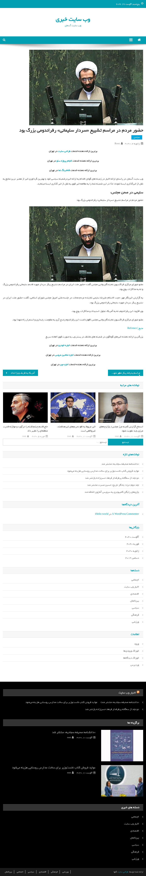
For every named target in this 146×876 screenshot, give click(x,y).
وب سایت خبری (73, 19)
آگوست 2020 (132, 537)
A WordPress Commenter (125, 514)
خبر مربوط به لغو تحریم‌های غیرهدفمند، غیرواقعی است (76, 429)
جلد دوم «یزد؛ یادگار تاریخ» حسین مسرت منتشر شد (113, 485)
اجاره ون (64, 364)
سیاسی (137, 137)
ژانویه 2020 (132, 551)
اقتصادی (134, 594)
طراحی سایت (64, 151)
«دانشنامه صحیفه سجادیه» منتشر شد (120, 464)
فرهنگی (135, 615)
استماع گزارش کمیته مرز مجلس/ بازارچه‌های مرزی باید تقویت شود (121, 429)
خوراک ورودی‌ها (131, 651)
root (117, 144)
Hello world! (101, 514)
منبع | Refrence (135, 328)
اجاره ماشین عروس (64, 355)
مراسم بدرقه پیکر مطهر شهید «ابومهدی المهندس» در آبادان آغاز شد (124, 373)
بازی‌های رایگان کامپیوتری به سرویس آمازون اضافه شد (112, 492)
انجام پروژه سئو (64, 161)
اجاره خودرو (64, 345)
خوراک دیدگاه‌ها (131, 658)
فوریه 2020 (133, 544)
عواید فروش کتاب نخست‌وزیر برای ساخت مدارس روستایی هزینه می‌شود (103, 471)
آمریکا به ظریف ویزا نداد (23, 373)
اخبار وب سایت (131, 587)
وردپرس (134, 665)
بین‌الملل (134, 601)
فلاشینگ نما (64, 170)
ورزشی (135, 622)
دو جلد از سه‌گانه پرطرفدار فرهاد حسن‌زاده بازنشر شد (112, 478)
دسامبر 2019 (132, 558)
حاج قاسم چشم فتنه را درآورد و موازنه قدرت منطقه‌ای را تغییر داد (25, 429)
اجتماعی (135, 580)
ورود (136, 644)
